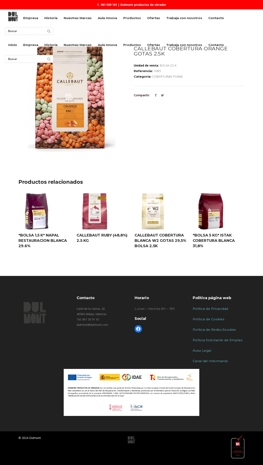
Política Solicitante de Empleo (218, 340)
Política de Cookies (208, 319)
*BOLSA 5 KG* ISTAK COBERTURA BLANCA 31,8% (214, 240)
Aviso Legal (202, 350)
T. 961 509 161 (107, 5)
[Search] (49, 59)
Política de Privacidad (210, 309)
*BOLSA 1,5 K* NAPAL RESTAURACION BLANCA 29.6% (42, 240)
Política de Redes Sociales (214, 330)
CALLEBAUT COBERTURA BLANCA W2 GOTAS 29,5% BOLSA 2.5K (160, 240)
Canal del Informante (210, 361)
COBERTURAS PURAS (167, 76)
